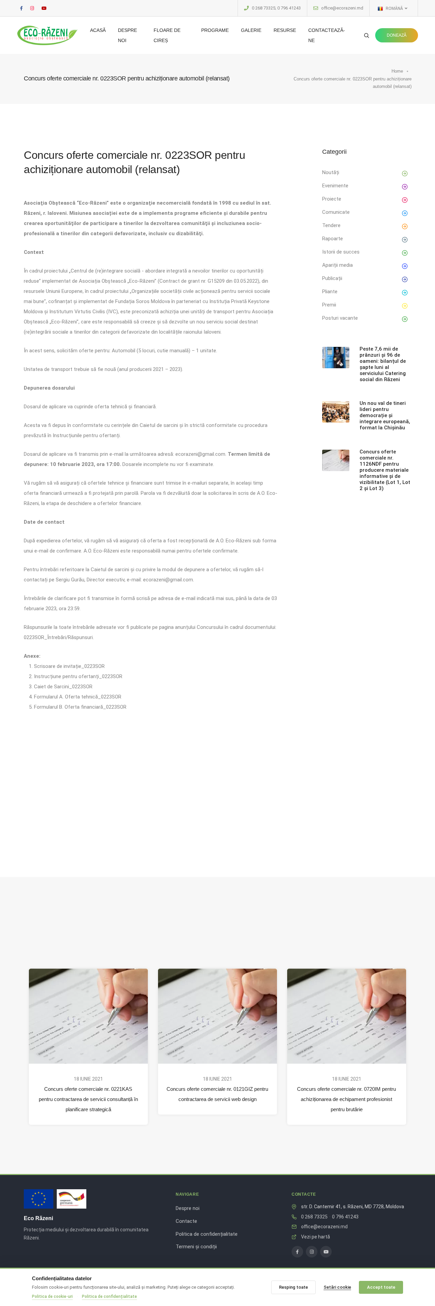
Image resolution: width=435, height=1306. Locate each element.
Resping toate (293, 1287)
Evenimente (335, 186)
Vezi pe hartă (315, 1236)
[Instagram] (311, 1251)
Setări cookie (337, 1287)
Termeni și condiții (196, 1247)
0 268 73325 (314, 1216)
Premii (329, 305)
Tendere (331, 225)
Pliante (329, 291)
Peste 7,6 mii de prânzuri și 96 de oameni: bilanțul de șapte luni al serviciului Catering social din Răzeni (383, 364)
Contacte (186, 1221)
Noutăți (330, 172)
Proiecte (331, 199)
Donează (396, 35)
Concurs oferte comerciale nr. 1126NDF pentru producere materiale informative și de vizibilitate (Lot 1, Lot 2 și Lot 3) (385, 470)
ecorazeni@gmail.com (200, 454)
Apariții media (337, 265)
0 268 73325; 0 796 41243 (276, 8)
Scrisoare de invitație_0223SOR (69, 666)
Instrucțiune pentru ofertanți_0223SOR (78, 676)
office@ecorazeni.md (342, 8)
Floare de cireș (167, 35)
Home (397, 71)
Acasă (98, 30)
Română (394, 8)
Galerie (251, 30)
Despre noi (127, 35)
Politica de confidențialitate (207, 1234)
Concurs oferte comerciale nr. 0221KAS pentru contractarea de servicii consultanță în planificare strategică (88, 1099)
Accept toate (381, 1287)
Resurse (285, 30)
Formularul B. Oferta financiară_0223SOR (80, 707)
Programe (215, 30)
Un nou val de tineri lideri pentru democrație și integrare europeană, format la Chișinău (385, 415)
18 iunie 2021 (88, 1079)
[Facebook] (297, 1251)
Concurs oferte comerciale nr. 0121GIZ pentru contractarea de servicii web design (217, 1094)
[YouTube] (326, 1251)
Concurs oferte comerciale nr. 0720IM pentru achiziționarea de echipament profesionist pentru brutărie (346, 1099)
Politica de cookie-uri (52, 1296)
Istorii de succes (341, 252)
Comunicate (336, 212)
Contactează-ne (326, 35)
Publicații (332, 278)
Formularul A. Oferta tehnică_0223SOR (77, 697)
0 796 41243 (345, 1216)
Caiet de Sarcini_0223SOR (63, 687)
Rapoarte (332, 239)
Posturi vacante (340, 318)
